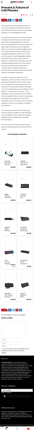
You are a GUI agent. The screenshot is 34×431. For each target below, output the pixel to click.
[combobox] (6, 392)
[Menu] (2, 2)
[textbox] (6, 392)
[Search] (31, 2)
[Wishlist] (17, 429)
